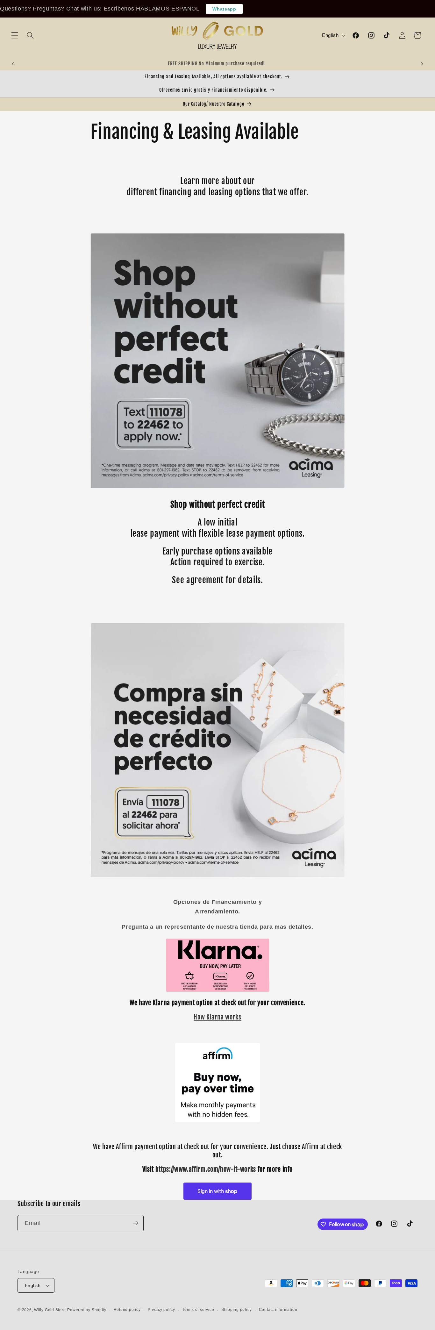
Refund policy (127, 1309)
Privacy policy (161, 1309)
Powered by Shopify (86, 1310)
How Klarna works (217, 1017)
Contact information (278, 1309)
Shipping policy (236, 1309)
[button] (14, 35)
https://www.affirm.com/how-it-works (205, 1169)
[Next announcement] (422, 64)
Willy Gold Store (50, 1310)
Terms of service (198, 1309)
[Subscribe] (135, 1223)
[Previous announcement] (13, 64)
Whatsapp (224, 8)
